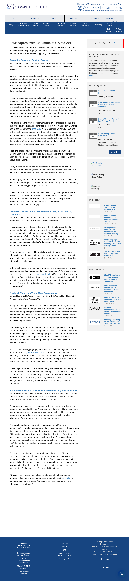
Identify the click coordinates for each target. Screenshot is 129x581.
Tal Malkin (66, 478)
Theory (10, 25)
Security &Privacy (46, 25)
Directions (105, 559)
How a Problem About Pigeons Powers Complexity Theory (111, 218)
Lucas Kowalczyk (42, 274)
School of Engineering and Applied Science (23, 553)
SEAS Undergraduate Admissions (24, 560)
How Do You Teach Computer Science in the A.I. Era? (112, 299)
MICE (64, 547)
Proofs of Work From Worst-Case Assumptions (33, 293)
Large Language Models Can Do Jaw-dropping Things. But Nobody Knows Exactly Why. (112, 243)
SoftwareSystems (73, 25)
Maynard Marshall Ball (34, 352)
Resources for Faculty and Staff (64, 554)
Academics (74, 18)
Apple (25, 252)
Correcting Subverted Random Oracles (29, 60)
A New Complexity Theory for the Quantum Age (111, 207)
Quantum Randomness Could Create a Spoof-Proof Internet (112, 311)
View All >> (115, 152)
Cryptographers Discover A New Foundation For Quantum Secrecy (111, 231)
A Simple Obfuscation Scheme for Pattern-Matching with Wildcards (43, 390)
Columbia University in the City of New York (100, 4)
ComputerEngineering (85, 25)
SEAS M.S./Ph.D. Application (24, 567)
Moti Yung (36, 129)
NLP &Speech (36, 25)
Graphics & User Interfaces (23, 25)
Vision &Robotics (109, 25)
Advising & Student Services (113, 20)
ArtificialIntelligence (119, 30)
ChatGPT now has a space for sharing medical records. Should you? (112, 278)
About (15, 18)
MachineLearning (109, 30)
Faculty (54, 18)
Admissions (94, 18)
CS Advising (64, 543)
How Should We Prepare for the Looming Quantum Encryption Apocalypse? (111, 288)
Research (35, 18)
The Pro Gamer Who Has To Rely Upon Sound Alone (112, 254)
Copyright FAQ (64, 559)
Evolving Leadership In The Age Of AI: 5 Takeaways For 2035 (112, 322)
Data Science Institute (24, 573)
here (116, 43)
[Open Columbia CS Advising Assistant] (121, 573)
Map (105, 563)
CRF (64, 550)
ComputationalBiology (60, 25)
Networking (98, 25)
